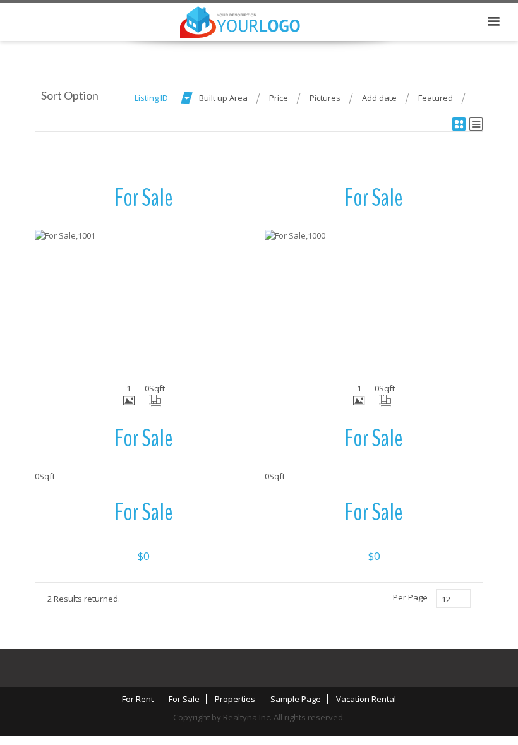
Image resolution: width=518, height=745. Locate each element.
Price (278, 98)
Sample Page (295, 699)
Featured (435, 98)
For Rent (138, 699)
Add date (379, 98)
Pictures (325, 98)
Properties (235, 699)
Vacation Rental (366, 699)
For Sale (184, 699)
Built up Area (223, 98)
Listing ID (151, 98)
